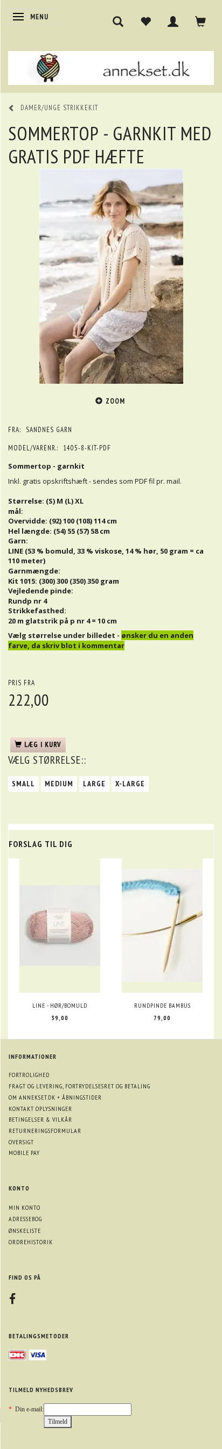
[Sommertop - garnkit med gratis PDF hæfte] (111, 276)
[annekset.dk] (111, 66)
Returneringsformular (45, 1131)
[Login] (173, 21)
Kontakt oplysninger (40, 1108)
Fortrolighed (29, 1075)
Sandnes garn (49, 429)
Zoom (115, 401)
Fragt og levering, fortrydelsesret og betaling (79, 1086)
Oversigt (21, 1142)
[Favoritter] (146, 21)
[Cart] (201, 21)
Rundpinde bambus (162, 1005)
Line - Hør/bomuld (59, 1005)
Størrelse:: (47, 760)
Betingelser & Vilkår (40, 1119)
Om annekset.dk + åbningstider (55, 1097)
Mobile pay (24, 1153)
